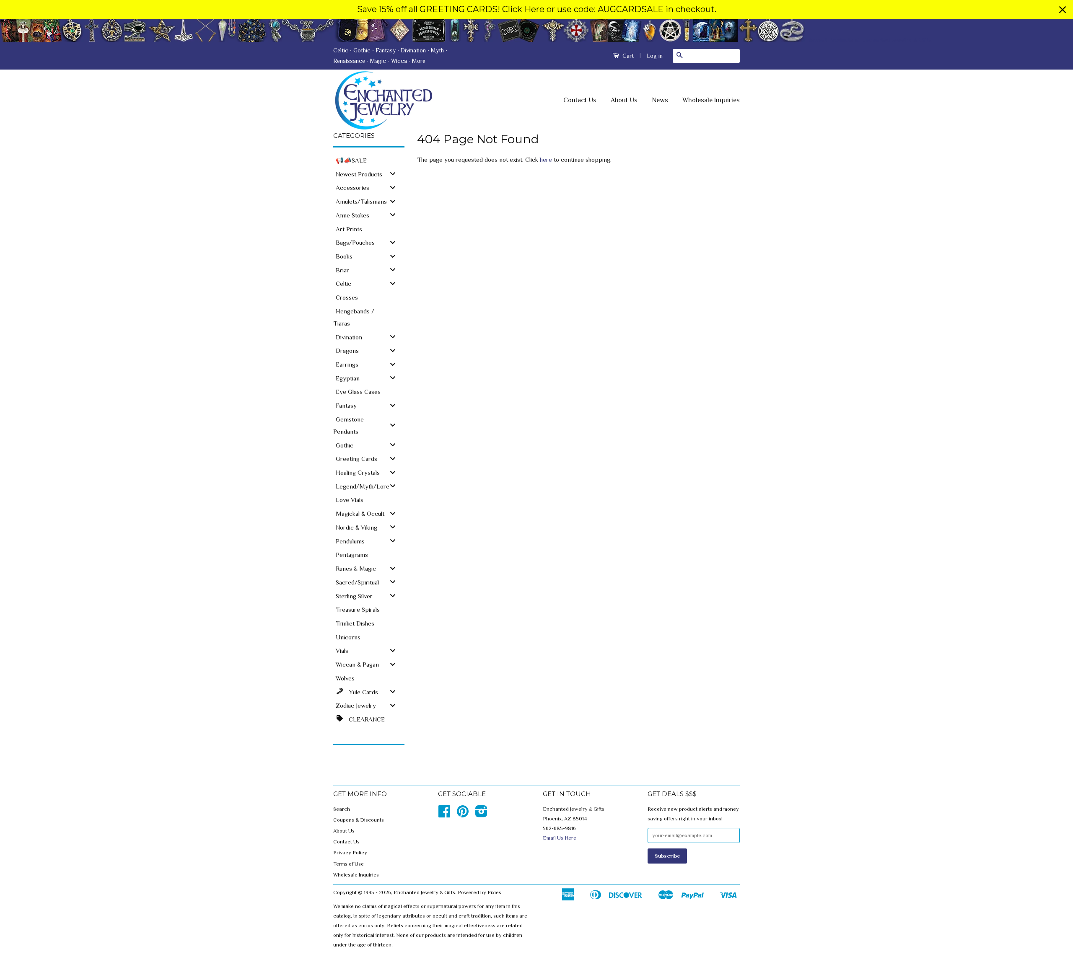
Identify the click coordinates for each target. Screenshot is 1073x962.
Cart (627, 55)
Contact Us (579, 100)
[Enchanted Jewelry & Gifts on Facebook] (444, 814)
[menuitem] (368, 160)
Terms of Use (348, 864)
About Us (624, 100)
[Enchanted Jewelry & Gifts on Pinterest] (462, 814)
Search (341, 809)
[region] (536, 9)
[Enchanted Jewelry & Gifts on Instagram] (481, 814)
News (660, 100)
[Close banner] (1062, 9)
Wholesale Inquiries (711, 100)
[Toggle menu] (392, 173)
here (546, 159)
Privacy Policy (350, 853)
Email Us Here (559, 838)
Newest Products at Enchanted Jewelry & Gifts (869, 39)
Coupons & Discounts (358, 820)
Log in (655, 55)
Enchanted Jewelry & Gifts (424, 892)
